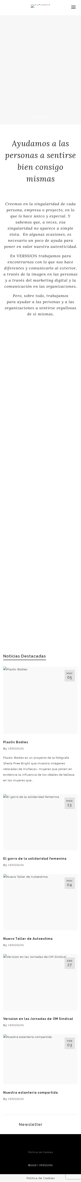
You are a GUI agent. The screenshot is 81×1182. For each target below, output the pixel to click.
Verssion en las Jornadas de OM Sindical (38, 1019)
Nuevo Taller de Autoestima (28, 938)
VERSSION (16, 748)
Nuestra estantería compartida (30, 1092)
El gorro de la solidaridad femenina (35, 858)
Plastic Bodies (15, 742)
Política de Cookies (40, 1152)
